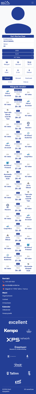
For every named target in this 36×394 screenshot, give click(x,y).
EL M (18, 110)
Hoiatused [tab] (28, 78)
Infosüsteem (6, 303)
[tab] (10, 82)
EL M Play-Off (18, 89)
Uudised (5, 299)
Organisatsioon (7, 296)
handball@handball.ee (12, 285)
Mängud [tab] (7, 78)
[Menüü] (32, 3)
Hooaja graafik (7, 313)
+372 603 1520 (10, 282)
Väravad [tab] (18, 78)
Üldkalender (6, 310)
